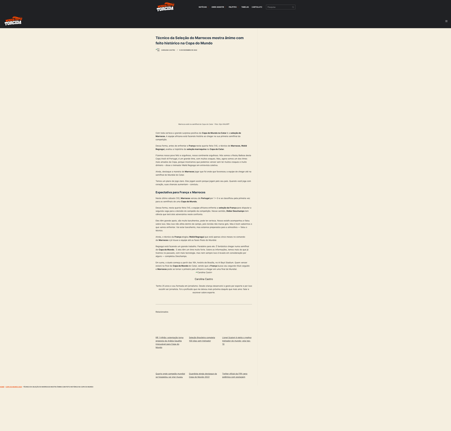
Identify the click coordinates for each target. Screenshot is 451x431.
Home (2, 387)
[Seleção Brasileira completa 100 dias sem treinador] (204, 324)
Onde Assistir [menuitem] (218, 7)
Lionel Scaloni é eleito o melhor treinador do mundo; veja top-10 (237, 340)
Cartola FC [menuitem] (257, 7)
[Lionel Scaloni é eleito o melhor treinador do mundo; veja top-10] (237, 324)
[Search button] (293, 7)
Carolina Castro (204, 279)
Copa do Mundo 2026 (14, 387)
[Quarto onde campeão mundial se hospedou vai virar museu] (170, 361)
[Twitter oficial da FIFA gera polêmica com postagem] (237, 361)
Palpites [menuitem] (233, 7)
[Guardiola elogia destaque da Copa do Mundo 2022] (204, 361)
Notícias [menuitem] (203, 7)
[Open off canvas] (446, 21)
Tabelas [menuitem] (245, 7)
